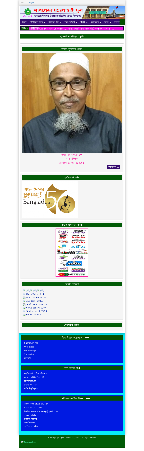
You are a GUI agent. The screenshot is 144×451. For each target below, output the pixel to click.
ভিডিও (106, 22)
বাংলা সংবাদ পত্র (30, 350)
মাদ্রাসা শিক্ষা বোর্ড (30, 385)
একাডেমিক (95, 22)
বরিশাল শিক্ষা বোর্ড (30, 381)
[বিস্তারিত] (72, 102)
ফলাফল (117, 22)
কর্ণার (23, 28)
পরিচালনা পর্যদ (53, 22)
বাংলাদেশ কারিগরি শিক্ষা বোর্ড (34, 377)
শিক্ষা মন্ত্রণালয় (29, 354)
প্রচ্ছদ (24, 22)
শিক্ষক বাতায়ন (29, 347)
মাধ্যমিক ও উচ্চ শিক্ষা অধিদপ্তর (35, 373)
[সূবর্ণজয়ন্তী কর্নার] (50, 199)
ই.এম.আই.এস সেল (31, 343)
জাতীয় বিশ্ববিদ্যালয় (31, 388)
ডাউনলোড (35, 28)
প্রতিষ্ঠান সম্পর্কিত (36, 22)
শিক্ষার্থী (82, 22)
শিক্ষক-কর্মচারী (69, 22)
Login (31, 3)
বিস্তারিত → (114, 167)
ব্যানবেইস (27, 358)
